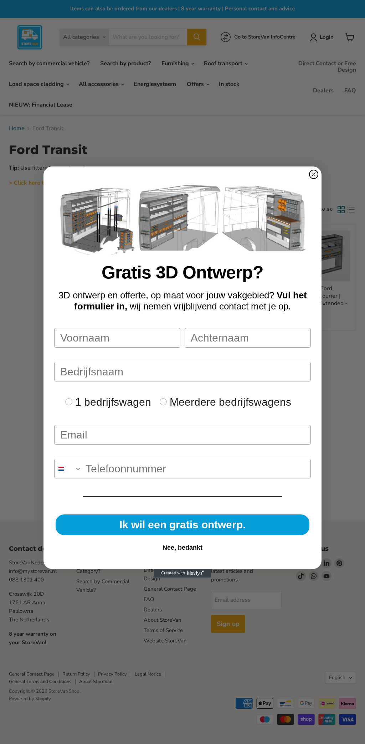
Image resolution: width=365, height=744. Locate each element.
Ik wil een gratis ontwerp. (182, 524)
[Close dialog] (313, 174)
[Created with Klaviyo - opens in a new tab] (182, 573)
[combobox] (68, 468)
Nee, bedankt (182, 547)
